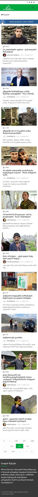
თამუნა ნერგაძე (11, 220)
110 (11, 446)
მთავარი (6, 15)
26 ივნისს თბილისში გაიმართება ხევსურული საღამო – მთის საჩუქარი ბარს (19, 172)
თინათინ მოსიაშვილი (13, 55)
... (4, 446)
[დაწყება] (4, 441)
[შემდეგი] (26, 451)
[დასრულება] (32, 451)
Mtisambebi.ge (11, 97)
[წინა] (9, 441)
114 (13, 451)
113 (5, 451)
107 (24, 441)
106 (16, 441)
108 (32, 441)
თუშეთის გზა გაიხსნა (12, 338)
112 (27, 446)
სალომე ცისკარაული (13, 261)
